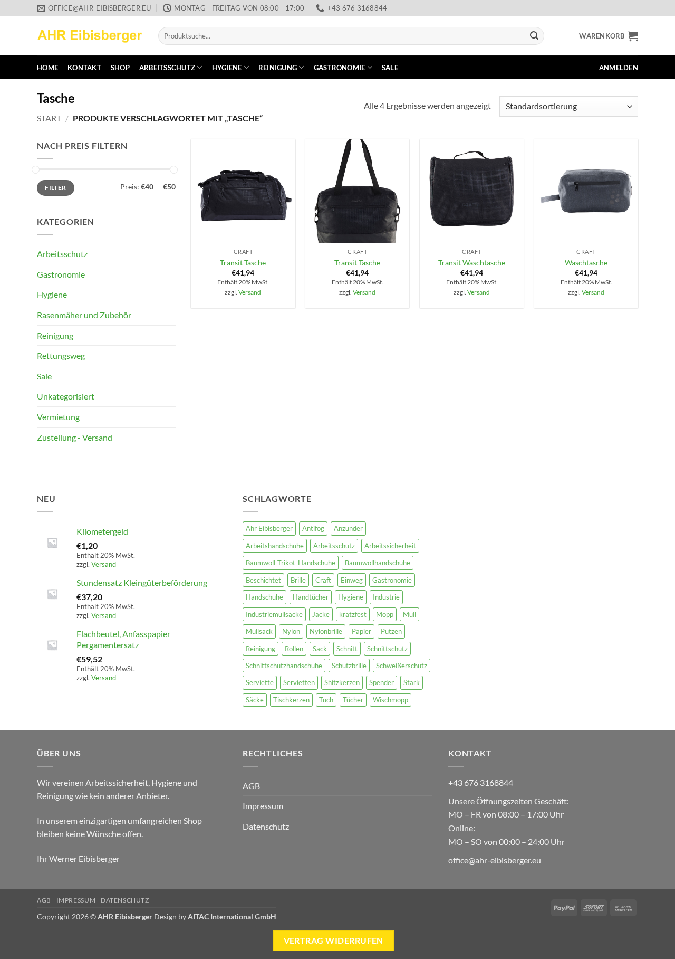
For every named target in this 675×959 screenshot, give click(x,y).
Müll (409, 614)
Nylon (291, 631)
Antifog (313, 528)
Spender (381, 682)
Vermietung (58, 417)
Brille (298, 580)
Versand (249, 292)
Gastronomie (339, 67)
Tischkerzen (291, 700)
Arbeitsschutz (167, 67)
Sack (320, 648)
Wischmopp (390, 700)
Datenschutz (266, 826)
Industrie (386, 597)
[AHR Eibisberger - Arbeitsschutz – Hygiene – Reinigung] (89, 36)
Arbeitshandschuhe (275, 546)
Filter (55, 188)
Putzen (391, 631)
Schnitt (347, 648)
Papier (361, 631)
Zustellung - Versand (74, 437)
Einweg (352, 580)
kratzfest (353, 614)
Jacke (321, 614)
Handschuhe (264, 597)
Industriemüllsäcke (274, 614)
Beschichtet (263, 580)
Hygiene (227, 67)
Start (49, 118)
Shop (120, 67)
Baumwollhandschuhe (377, 562)
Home (47, 67)
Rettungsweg (61, 355)
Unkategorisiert (65, 396)
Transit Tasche (243, 262)
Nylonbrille (326, 631)
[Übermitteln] (534, 36)
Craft (323, 580)
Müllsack (259, 631)
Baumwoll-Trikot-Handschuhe (290, 562)
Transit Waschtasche (471, 262)
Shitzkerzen (342, 682)
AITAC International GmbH (232, 916)
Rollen (294, 648)
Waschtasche (586, 262)
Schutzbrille (349, 665)
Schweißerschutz (401, 665)
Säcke (255, 700)
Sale (390, 67)
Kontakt (84, 67)
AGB (251, 786)
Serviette (260, 682)
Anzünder (348, 528)
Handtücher (311, 597)
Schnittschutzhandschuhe (284, 665)
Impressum (263, 806)
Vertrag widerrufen (333, 940)
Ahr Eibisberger (269, 528)
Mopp (384, 614)
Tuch (326, 700)
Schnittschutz (387, 648)
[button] (608, 36)
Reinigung (277, 67)
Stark (411, 682)
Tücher (353, 700)
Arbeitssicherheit (390, 546)
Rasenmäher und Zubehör (84, 315)
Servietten (299, 682)
